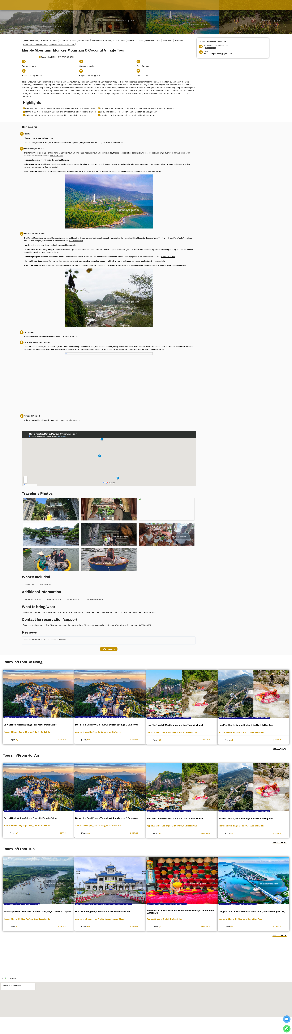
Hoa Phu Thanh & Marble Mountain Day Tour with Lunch (175, 725)
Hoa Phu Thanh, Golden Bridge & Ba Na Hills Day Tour (246, 725)
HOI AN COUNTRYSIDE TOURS (101, 40)
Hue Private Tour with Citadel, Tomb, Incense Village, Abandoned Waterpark (180, 911)
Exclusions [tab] (45, 584)
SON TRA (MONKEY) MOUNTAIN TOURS (62, 44)
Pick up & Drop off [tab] (33, 599)
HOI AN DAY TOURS (119, 40)
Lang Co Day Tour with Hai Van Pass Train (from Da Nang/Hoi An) (252, 911)
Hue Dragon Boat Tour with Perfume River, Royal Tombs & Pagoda (37, 911)
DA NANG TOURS (83, 40)
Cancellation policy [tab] (94, 599)
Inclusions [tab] (29, 584)
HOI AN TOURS (167, 40)
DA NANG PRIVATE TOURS (68, 40)
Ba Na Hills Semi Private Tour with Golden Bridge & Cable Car (106, 725)
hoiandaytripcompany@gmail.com (19, 956)
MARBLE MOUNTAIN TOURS (38, 44)
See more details (56, 156)
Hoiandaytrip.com (145, 1023)
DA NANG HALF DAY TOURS (48, 40)
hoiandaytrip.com (14, 958)
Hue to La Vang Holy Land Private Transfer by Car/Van (102, 911)
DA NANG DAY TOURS (31, 40)
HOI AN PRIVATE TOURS (152, 40)
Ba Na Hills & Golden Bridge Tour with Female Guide (30, 725)
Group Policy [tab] (73, 599)
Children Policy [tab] (54, 599)
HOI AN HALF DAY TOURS (135, 40)
